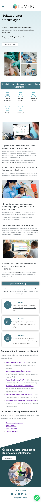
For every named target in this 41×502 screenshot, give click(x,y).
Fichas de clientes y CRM (15, 380)
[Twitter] (15, 494)
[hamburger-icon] (3, 6)
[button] (37, 498)
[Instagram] (19, 494)
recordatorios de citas (8, 162)
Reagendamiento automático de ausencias (21, 400)
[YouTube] (26, 494)
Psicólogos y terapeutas (14, 423)
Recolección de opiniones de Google (19, 394)
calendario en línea (14, 272)
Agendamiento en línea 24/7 (16, 362)
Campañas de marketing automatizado (19, 386)
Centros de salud (12, 431)
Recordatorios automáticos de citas (18, 371)
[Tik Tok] (29, 494)
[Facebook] (12, 494)
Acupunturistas (11, 429)
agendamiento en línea (31, 230)
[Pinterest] (22, 494)
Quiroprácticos (11, 426)
